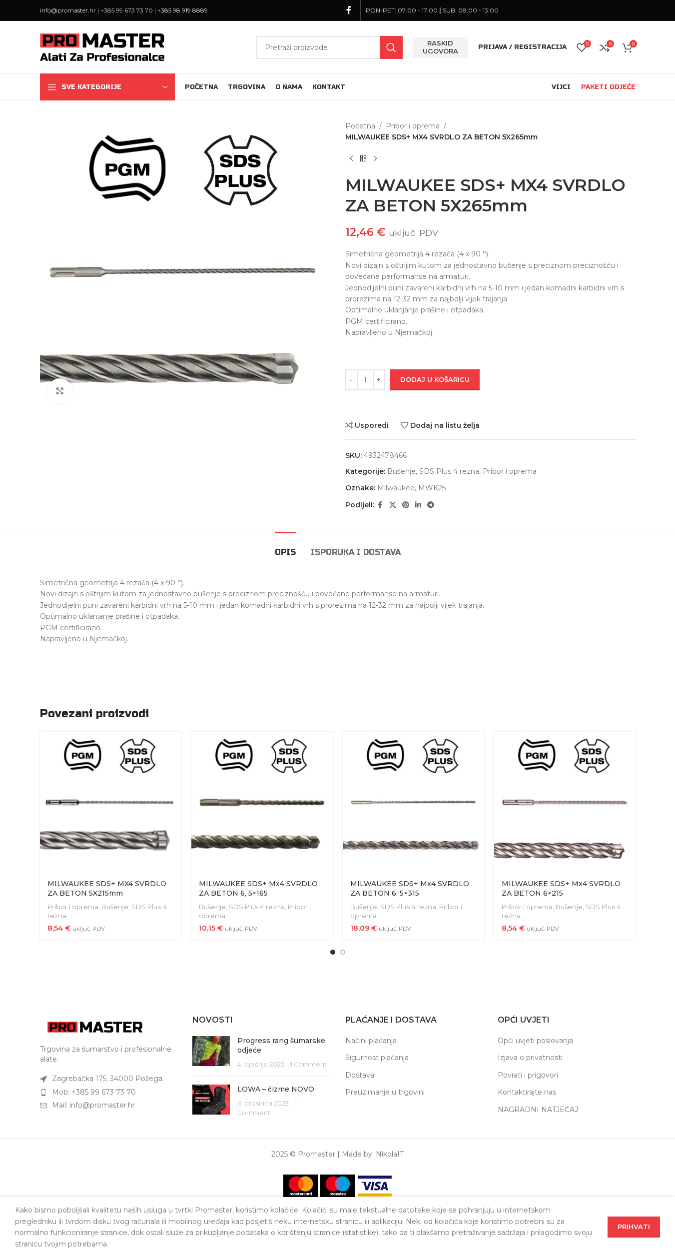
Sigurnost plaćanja (377, 1057)
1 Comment (308, 1064)
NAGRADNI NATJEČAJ (538, 1109)
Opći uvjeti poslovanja (535, 1040)
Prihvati (634, 1227)
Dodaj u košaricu (435, 379)
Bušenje (401, 471)
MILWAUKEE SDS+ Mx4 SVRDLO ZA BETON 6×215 (561, 888)
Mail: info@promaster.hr (93, 1105)
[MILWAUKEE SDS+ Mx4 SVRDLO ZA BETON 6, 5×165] (262, 802)
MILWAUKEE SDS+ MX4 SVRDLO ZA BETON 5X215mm (106, 888)
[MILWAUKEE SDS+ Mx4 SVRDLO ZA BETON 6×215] (565, 802)
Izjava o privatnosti (530, 1057)
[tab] (285, 547)
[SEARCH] (391, 47)
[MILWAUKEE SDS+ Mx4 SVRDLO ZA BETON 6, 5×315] (413, 802)
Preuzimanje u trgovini (385, 1092)
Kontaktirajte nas (527, 1092)
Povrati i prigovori (528, 1075)
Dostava (359, 1075)
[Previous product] (351, 159)
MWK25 (432, 487)
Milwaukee (396, 487)
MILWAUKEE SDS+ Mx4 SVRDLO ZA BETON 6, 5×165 (258, 888)
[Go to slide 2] (342, 952)
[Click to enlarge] (59, 390)
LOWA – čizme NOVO (275, 1089)
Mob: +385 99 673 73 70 (94, 1092)
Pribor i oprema (413, 125)
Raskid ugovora (440, 47)
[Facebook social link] (349, 10)
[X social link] (392, 505)
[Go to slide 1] (332, 952)
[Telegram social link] (430, 505)
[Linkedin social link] (418, 505)
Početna (360, 125)
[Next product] (375, 159)
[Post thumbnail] (211, 1053)
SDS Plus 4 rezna (449, 471)
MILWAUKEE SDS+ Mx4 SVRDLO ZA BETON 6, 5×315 (409, 888)
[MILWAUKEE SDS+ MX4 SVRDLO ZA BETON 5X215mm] (110, 802)
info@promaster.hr (68, 10)
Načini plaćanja (371, 1040)
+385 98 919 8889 (182, 10)
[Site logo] (102, 46)
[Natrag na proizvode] (363, 159)
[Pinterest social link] (405, 505)
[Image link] (95, 1026)
